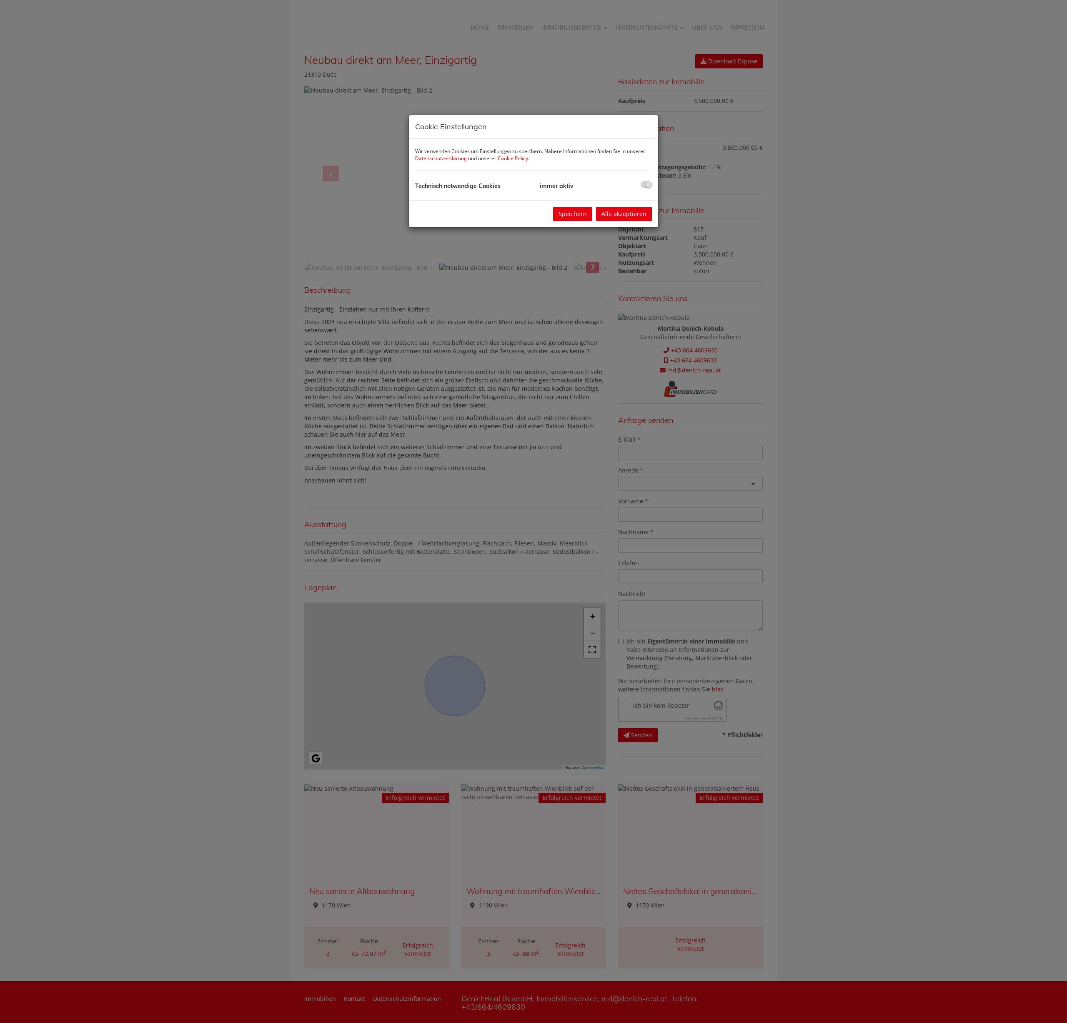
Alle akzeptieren (623, 214)
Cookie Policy (513, 158)
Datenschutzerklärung (441, 158)
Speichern (573, 214)
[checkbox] (646, 184)
